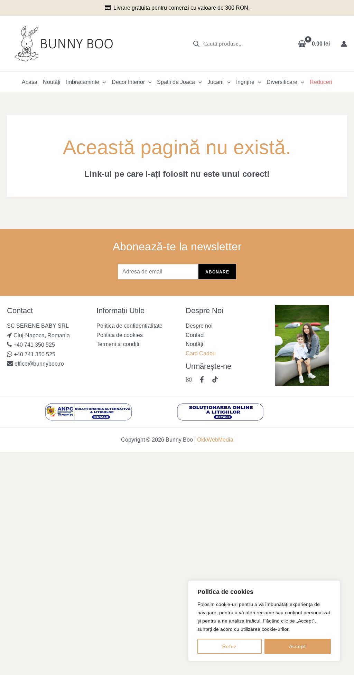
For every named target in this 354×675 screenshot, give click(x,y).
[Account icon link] (344, 44)
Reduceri (321, 82)
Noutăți (51, 82)
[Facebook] (202, 379)
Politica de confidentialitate (129, 326)
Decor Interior (128, 82)
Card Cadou (201, 353)
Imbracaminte (82, 82)
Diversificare (282, 82)
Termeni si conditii (118, 344)
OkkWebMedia (215, 440)
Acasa (29, 82)
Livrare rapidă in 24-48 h (239, 8)
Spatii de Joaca (176, 82)
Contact (195, 335)
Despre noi (199, 326)
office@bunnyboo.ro (38, 364)
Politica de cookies (119, 335)
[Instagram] (189, 379)
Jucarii (215, 82)
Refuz (229, 646)
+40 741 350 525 (34, 345)
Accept (297, 646)
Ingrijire (245, 82)
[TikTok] (215, 379)
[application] (102, 82)
